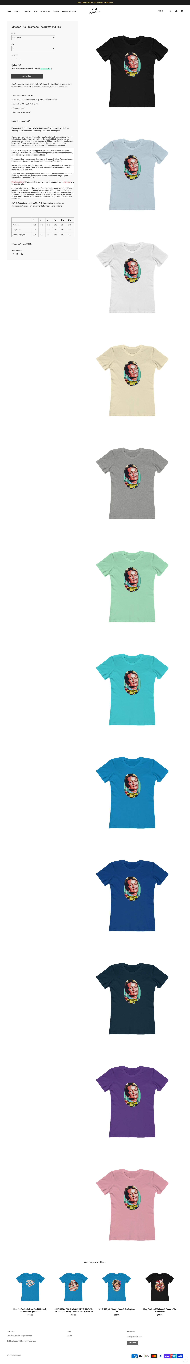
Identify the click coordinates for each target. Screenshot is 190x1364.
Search (69, 1336)
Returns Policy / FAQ (69, 11)
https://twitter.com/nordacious (24, 1341)
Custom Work (45, 11)
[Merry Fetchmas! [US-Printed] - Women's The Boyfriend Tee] (160, 1287)
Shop (16, 11)
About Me (27, 11)
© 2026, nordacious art (14, 1355)
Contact (56, 11)
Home (9, 11)
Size (12, 44)
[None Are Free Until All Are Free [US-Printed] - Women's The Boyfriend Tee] (30, 1287)
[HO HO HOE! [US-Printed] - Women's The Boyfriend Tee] (117, 1287)
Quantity (14, 55)
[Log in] (176, 11)
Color (13, 33)
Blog (35, 11)
